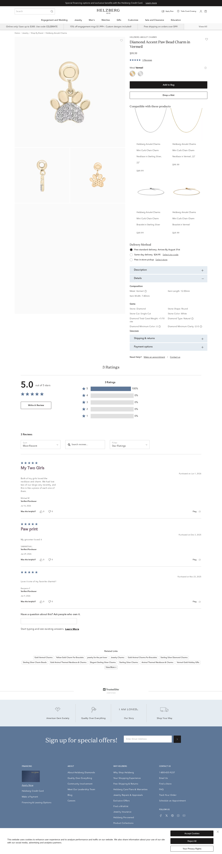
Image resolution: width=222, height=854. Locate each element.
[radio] (132, 73)
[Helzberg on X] (166, 815)
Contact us (175, 357)
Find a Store (165, 784)
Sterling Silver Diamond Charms (174, 658)
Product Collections (123, 823)
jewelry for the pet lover (97, 658)
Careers (71, 801)
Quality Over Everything (93, 718)
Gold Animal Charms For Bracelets (142, 658)
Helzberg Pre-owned (123, 817)
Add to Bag (168, 85)
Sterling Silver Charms (128, 662)
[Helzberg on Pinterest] (172, 815)
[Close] (218, 832)
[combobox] (35, 11)
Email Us (163, 778)
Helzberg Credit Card (33, 791)
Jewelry (25, 33)
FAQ (161, 789)
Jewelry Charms (117, 658)
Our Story (129, 718)
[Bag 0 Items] (205, 11)
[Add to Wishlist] (121, 41)
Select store (161, 260)
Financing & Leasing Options (36, 803)
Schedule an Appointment (172, 801)
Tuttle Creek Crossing (188, 11)
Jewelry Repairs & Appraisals (128, 795)
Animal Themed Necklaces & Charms (157, 662)
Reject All (192, 841)
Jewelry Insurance (122, 812)
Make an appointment (154, 357)
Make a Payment (30, 797)
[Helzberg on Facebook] (160, 815)
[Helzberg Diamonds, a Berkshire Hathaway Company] (108, 11)
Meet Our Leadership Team (81, 789)
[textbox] (49, 621)
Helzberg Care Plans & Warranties (130, 789)
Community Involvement (80, 784)
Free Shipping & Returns (125, 784)
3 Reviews (147, 60)
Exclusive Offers (121, 801)
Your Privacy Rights (192, 848)
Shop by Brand (37, 33)
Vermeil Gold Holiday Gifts (188, 662)
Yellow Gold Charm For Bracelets (70, 658)
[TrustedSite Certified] (111, 691)
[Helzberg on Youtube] (184, 815)
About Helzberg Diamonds (81, 773)
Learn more (151, 3)
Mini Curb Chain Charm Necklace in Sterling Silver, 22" (149, 156)
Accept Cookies (191, 833)
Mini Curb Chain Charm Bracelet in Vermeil (183, 222)
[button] (169, 11)
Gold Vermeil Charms (43, 658)
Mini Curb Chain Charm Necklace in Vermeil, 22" (183, 153)
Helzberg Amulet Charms (56, 33)
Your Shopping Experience (127, 778)
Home (17, 33)
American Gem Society (57, 718)
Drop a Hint (168, 95)
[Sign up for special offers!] (177, 739)
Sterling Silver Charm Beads (35, 662)
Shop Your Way (164, 718)
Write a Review (36, 405)
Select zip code (170, 255)
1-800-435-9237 (167, 773)
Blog (70, 795)
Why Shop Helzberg (123, 773)
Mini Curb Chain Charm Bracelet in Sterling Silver (148, 222)
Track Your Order (167, 795)
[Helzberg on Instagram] (178, 815)
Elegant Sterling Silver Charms (103, 662)
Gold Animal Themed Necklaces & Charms (68, 662)
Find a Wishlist (120, 806)
